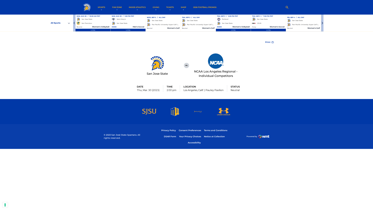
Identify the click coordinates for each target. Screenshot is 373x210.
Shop (183, 7)
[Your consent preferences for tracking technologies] (5, 205)
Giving (156, 7)
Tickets (170, 7)
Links (93, 30)
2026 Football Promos (205, 7)
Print (267, 42)
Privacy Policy (168, 130)
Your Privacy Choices (190, 136)
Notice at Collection (214, 136)
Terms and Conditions (215, 130)
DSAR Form (170, 136)
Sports (101, 7)
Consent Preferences (190, 130)
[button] (74, 23)
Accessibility (194, 142)
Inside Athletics (137, 7)
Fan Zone (117, 7)
